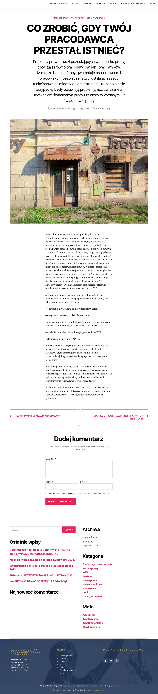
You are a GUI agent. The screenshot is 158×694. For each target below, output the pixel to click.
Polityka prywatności (133, 4)
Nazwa (49, 482)
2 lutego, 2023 (82, 108)
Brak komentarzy (103, 108)
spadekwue (89, 588)
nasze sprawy (60, 18)
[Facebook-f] (105, 661)
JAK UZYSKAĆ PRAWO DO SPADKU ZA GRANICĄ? (38, 581)
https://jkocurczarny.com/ (95, 690)
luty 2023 (87, 541)
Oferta (87, 4)
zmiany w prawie (96, 18)
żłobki (85, 592)
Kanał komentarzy (92, 623)
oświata (87, 576)
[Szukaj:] (35, 530)
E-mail (83, 482)
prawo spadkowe (92, 584)
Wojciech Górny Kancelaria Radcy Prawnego (26, 652)
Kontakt (100, 4)
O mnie (75, 4)
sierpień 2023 (90, 537)
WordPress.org (91, 627)
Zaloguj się (88, 615)
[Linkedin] (111, 661)
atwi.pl (116, 686)
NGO (85, 572)
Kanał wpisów (90, 619)
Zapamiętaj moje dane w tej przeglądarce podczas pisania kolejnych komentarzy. (79, 494)
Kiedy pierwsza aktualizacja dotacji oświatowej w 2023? (42, 559)
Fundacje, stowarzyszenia (97, 564)
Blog (152, 4)
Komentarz (50, 459)
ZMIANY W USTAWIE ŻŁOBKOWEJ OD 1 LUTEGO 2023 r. (42, 575)
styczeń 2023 (90, 545)
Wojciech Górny (63, 108)
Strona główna (58, 4)
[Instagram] (116, 661)
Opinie (113, 4)
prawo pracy (78, 18)
